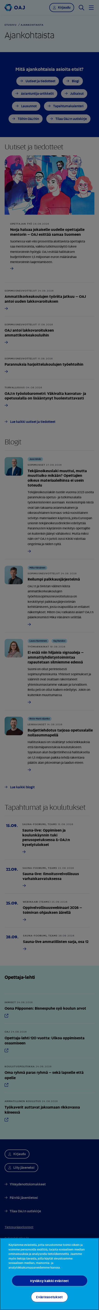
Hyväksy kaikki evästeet (49, 1281)
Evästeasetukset (49, 1297)
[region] (49, 1274)
